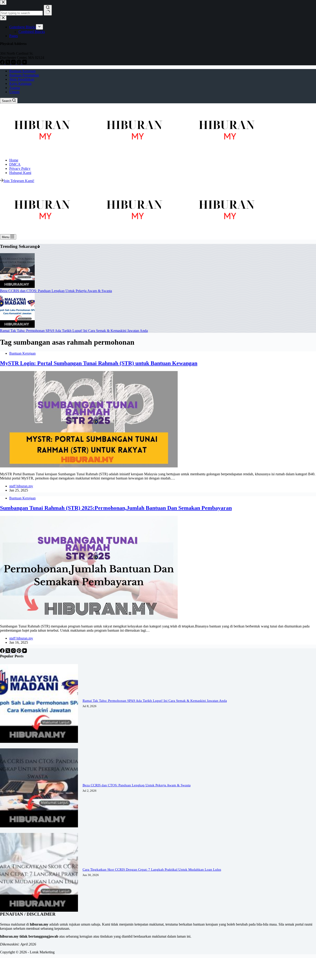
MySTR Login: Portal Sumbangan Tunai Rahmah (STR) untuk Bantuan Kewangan (98, 363)
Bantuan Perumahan (24, 75)
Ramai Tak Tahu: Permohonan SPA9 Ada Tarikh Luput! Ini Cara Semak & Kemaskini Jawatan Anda (74, 331)
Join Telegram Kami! (18, 181)
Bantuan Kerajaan (22, 71)
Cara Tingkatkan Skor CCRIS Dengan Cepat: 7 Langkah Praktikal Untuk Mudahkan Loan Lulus (152, 869)
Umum (14, 92)
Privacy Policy (20, 168)
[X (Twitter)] (8, 652)
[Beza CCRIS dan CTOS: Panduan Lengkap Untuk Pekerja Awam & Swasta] (17, 287)
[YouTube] (24, 652)
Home (13, 160)
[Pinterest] (19, 652)
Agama (14, 88)
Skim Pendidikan (21, 79)
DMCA (15, 164)
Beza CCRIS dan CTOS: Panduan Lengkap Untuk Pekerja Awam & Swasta (56, 291)
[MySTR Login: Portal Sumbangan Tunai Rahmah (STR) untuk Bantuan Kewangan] (89, 466)
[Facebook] (3, 652)
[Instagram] (14, 652)
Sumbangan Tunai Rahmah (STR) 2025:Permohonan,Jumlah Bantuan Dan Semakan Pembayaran (116, 508)
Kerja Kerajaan (20, 83)
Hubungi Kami (20, 173)
